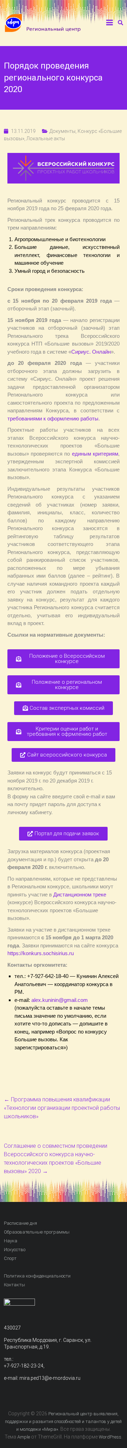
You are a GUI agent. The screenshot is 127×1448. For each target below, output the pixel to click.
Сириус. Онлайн (91, 352)
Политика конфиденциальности (37, 1276)
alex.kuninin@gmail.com (59, 1000)
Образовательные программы (36, 1232)
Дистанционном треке (79, 894)
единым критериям (95, 454)
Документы (62, 131)
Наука (10, 1240)
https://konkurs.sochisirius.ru (40, 953)
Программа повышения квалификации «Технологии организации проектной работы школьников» (62, 1108)
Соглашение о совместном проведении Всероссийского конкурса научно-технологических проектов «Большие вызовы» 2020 (55, 1159)
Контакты (14, 1284)
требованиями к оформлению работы (52, 418)
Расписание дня (20, 1223)
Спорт (10, 1258)
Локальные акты (45, 138)
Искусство (14, 1249)
